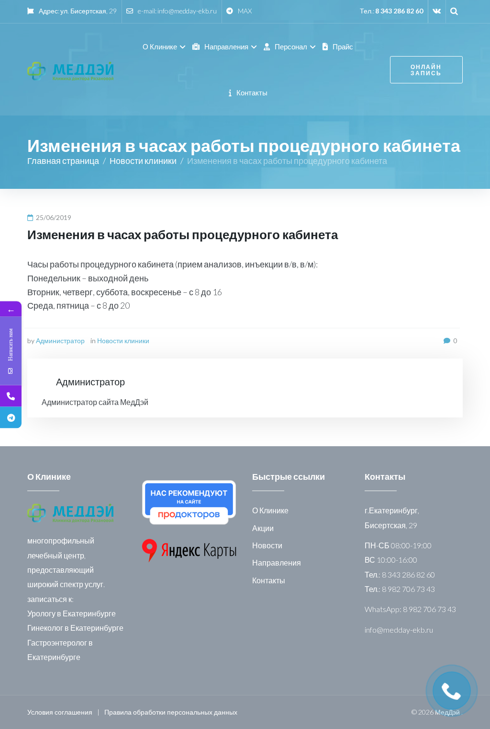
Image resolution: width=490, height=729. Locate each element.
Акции (263, 527)
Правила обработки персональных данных (170, 712)
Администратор (60, 340)
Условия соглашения (59, 712)
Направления (276, 562)
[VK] (437, 10)
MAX (245, 11)
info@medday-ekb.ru (187, 11)
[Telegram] (11, 417)
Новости (267, 545)
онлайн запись (426, 70)
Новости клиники (143, 160)
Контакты (268, 580)
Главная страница (63, 160)
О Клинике (270, 510)
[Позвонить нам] (11, 395)
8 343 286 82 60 (399, 11)
